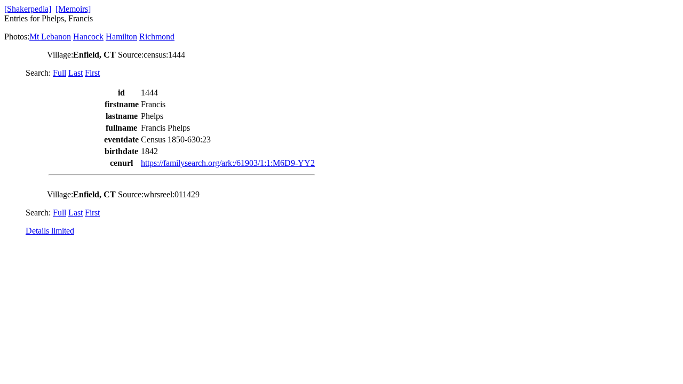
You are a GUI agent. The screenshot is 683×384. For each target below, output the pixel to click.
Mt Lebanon (50, 36)
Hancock (88, 36)
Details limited (50, 230)
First (92, 72)
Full (59, 72)
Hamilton (121, 36)
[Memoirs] (73, 8)
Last (75, 72)
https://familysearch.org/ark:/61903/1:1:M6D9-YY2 (228, 162)
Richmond (156, 36)
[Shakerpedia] (27, 8)
